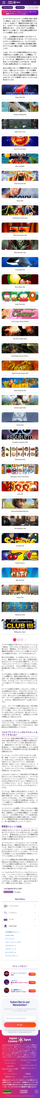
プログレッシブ (10, 949)
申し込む (20, 1025)
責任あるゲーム (10, 1076)
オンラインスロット (10, 1060)
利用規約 (28, 1074)
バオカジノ (14, 980)
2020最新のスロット (12, 932)
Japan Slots (10, 1066)
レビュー (32, 974)
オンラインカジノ (10, 1063)
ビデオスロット (10, 945)
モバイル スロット (11, 956)
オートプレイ (10, 939)
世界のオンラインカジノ (28, 1068)
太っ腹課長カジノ (16, 990)
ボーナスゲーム (10, 952)
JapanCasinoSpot (7, 7)
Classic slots (9, 935)
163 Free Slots (20, 7)
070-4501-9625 (16, 1087)
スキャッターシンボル (13, 942)
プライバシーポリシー (10, 1074)
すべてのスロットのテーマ (29, 1065)
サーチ (35, 3)
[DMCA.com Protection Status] (23, 1092)
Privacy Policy (12, 1032)
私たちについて (28, 1076)
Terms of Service (23, 1032)
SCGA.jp (20, 1084)
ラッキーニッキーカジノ (19, 973)
